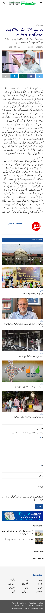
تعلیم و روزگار (25, 584)
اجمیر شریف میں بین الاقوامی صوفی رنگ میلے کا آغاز (32, 294)
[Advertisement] (22, 11)
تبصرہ (41, 437)
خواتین (26, 588)
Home (41, 25)
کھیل (13, 591)
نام (42, 465)
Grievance (39, 605)
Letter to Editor (27, 605)
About (41, 603)
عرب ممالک (12, 584)
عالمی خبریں (12, 580)
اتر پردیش (39, 584)
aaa (40, 580)
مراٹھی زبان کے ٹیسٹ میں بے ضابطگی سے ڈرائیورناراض (18, 539)
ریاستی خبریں (25, 591)
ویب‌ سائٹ (40, 486)
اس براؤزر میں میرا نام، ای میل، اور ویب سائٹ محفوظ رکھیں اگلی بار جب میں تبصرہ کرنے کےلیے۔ (24, 498)
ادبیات (40, 588)
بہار (27, 580)
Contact (16, 605)
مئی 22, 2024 (14, 47)
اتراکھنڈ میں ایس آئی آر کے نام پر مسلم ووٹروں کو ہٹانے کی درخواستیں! (28, 417)
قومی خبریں (35, 25)
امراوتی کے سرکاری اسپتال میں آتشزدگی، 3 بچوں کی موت (31, 356)
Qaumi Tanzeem (35, 47)
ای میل (41, 476)
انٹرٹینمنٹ (39, 591)
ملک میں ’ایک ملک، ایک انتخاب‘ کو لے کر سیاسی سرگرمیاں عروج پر (29, 387)
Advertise (32, 603)
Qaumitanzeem (38, 611)
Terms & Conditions (19, 603)
